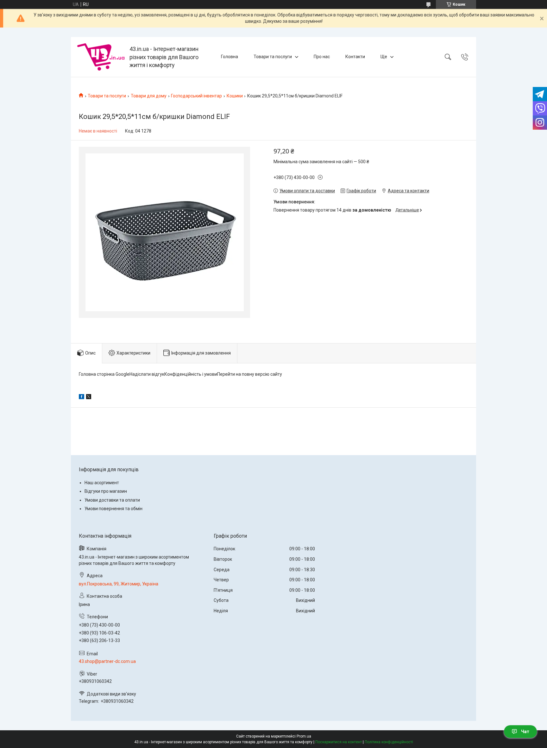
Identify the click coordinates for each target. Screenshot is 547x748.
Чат (525, 731)
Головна (229, 56)
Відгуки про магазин (106, 491)
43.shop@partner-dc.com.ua (107, 661)
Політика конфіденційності (389, 742)
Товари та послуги (273, 56)
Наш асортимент (102, 482)
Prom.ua (304, 736)
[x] (88, 397)
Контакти (355, 56)
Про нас (322, 56)
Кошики (235, 95)
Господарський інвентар (196, 95)
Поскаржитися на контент (338, 742)
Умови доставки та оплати (112, 500)
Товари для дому (149, 95)
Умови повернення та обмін (113, 508)
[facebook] (81, 397)
